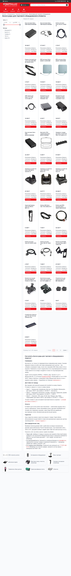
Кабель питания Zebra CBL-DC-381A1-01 (45, 243)
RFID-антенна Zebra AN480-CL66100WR (45, 60)
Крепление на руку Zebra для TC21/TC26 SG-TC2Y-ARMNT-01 (45, 280)
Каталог (4, 14)
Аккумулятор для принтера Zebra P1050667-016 (44, 97)
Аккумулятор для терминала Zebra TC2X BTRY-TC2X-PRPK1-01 (60, 97)
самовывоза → (57, 380)
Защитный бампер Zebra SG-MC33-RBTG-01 (30, 207)
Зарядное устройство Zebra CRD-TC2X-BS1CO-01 (46, 170)
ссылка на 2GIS (46, 376)
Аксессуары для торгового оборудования (39, 14)
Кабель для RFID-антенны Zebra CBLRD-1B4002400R (61, 207)
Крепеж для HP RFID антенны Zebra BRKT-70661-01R (61, 243)
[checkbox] (3, 30)
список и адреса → (40, 420)
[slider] (3, 24)
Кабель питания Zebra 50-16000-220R (30, 242)
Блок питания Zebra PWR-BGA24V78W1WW (46, 23)
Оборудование (11, 14)
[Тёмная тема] (68, 1)
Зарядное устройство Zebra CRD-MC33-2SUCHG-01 (30, 170)
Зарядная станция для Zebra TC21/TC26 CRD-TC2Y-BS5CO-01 (61, 134)
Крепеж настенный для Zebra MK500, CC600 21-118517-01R (30, 280)
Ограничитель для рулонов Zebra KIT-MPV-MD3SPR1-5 (60, 280)
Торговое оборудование (22, 14)
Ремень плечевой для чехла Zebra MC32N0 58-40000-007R (30, 61)
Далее (64, 350)
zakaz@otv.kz (62, 440)
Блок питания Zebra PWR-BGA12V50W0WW (30, 23)
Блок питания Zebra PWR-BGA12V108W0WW (30, 134)
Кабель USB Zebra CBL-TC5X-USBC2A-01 (45, 206)
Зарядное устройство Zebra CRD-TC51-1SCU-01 (61, 170)
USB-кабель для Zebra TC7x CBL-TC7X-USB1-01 (29, 97)
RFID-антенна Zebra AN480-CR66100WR (61, 60)
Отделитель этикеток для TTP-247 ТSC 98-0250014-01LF (30, 316)
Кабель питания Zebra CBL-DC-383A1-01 (61, 24)
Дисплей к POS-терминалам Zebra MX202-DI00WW (45, 134)
